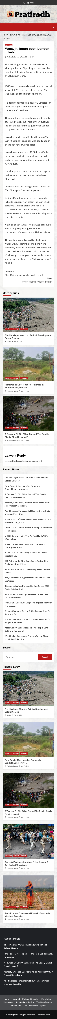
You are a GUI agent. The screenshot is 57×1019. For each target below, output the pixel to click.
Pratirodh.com (43, 1014)
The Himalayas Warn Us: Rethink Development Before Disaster (26, 479)
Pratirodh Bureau (13, 57)
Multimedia (16, 1005)
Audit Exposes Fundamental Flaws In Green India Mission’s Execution (27, 512)
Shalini (9, 341)
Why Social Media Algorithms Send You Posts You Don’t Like (27, 579)
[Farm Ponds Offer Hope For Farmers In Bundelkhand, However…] (28, 364)
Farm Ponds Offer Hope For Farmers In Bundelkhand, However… (22, 487)
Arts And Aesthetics (25, 1002)
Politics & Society (20, 855)
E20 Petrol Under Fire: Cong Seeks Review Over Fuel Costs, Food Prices (27, 562)
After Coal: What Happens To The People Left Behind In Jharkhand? (26, 629)
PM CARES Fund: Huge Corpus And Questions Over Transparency (28, 604)
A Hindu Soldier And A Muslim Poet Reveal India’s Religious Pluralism (27, 621)
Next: (37, 280)
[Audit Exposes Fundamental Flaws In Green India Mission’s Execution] (28, 892)
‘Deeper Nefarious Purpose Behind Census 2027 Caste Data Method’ (27, 587)
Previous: (24, 273)
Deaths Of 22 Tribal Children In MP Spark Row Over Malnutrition (28, 529)
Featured (8, 45)
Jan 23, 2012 (26, 57)
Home (6, 999)
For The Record (31, 1005)
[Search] (52, 26)
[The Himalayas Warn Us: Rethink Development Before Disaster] (28, 315)
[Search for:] (21, 657)
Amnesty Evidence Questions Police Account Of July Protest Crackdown (27, 504)
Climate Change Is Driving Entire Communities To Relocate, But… (27, 612)
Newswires (8, 1002)
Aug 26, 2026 (25, 868)
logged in (20, 461)
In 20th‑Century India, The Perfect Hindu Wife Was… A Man (26, 537)
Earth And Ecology (12, 329)
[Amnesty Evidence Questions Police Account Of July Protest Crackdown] (28, 841)
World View (46, 999)
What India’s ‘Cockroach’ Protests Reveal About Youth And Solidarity (27, 637)
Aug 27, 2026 (18, 341)
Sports (43, 1005)
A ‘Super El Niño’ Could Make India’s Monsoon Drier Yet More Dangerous (28, 521)
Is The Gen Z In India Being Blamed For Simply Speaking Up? (26, 554)
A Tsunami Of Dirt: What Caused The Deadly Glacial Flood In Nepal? (25, 496)
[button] (5, 26)
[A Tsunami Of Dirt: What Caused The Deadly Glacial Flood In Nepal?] (28, 413)
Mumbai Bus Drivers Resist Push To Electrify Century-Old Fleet (25, 546)
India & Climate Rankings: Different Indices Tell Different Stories (26, 596)
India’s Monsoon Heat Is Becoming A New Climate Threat (27, 571)
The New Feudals (44, 1002)
